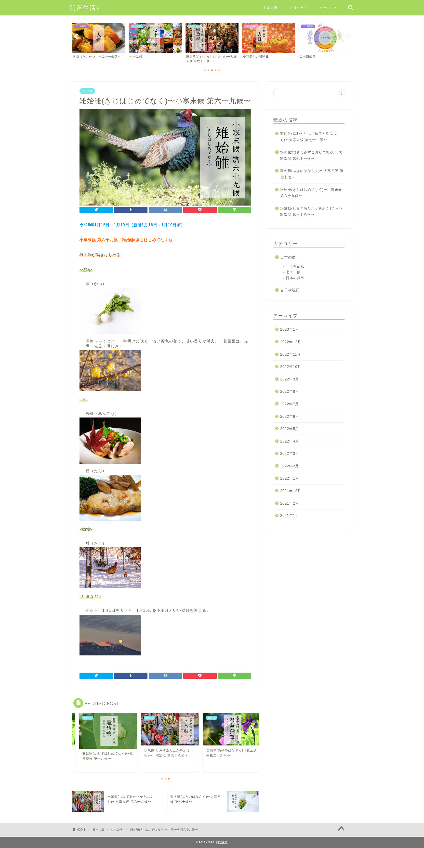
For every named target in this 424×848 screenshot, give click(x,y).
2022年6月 (289, 416)
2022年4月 (289, 441)
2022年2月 (289, 466)
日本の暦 (271, 8)
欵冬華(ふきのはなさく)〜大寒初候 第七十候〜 (311, 174)
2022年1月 (289, 478)
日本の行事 (295, 278)
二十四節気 (295, 266)
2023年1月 (289, 329)
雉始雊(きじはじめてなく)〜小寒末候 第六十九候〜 (311, 193)
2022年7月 (289, 404)
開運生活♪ (85, 7)
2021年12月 (290, 491)
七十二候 (87, 91)
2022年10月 (290, 367)
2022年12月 (290, 342)
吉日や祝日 (298, 8)
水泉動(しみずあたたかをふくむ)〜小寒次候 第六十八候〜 (311, 212)
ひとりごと (328, 8)
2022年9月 (289, 379)
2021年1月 (289, 515)
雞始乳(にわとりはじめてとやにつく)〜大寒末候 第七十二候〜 (308, 137)
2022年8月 (289, 391)
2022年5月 (289, 429)
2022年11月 (290, 354)
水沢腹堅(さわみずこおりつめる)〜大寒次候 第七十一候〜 (311, 155)
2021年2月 (289, 503)
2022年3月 (289, 453)
